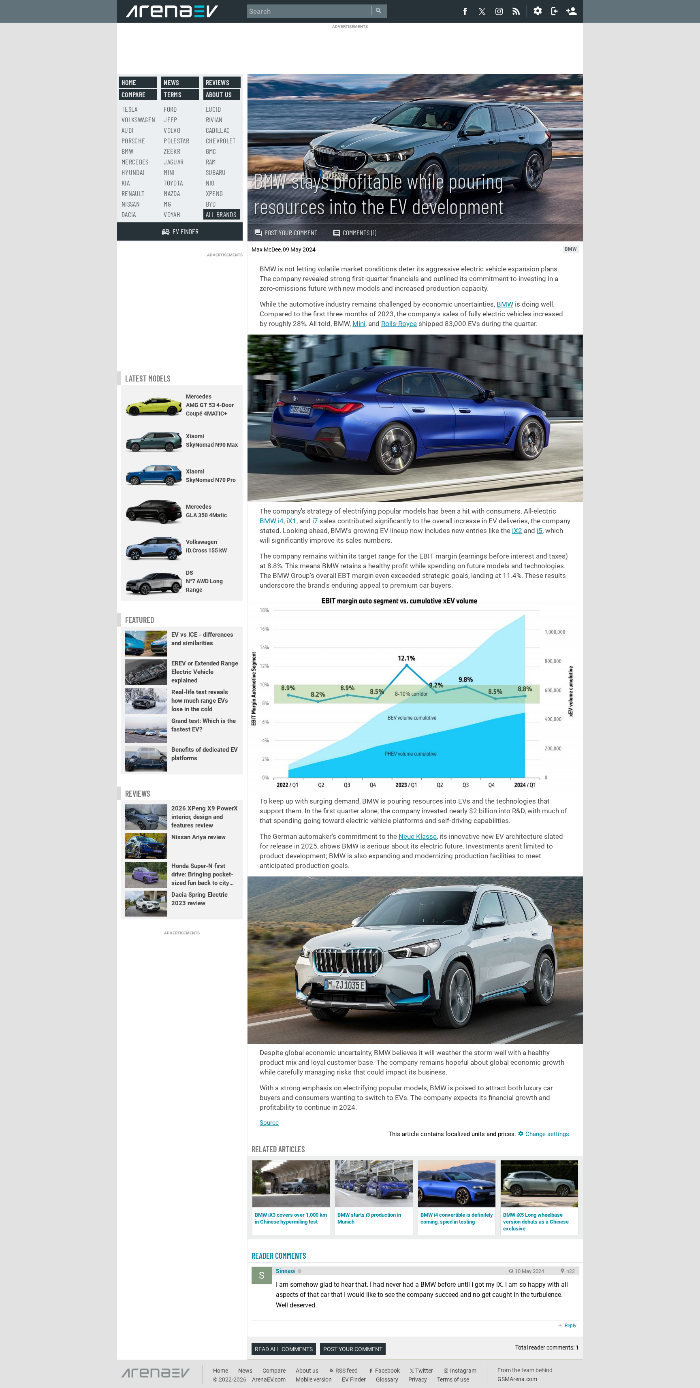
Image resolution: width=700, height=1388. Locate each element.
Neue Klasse (418, 836)
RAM (211, 161)
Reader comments (279, 1255)
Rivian (214, 119)
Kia (126, 182)
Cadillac (218, 130)
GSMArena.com (517, 1379)
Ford (170, 108)
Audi (127, 130)
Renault (133, 193)
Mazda (172, 193)
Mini (358, 324)
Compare (133, 94)
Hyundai (133, 172)
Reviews (217, 82)
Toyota (173, 182)
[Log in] (554, 11)
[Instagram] (499, 11)
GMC (211, 151)
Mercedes (135, 161)
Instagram (463, 1370)
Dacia (129, 214)
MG (167, 203)
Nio (210, 182)
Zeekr (172, 151)
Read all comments (284, 1349)
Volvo (172, 130)
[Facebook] (465, 11)
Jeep (170, 119)
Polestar (176, 140)
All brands (221, 214)
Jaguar (174, 161)
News (171, 82)
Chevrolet (221, 140)
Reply (570, 1325)
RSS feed (346, 1370)
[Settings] (537, 11)
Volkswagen (139, 119)
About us (219, 94)
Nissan (131, 203)
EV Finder (354, 1379)
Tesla (130, 108)
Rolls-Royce (399, 324)
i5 (539, 531)
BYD (211, 203)
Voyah (172, 214)
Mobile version (314, 1379)
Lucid (213, 108)
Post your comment (291, 232)
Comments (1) (359, 232)
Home (129, 82)
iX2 (517, 531)
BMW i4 (272, 521)
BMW (505, 304)
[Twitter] (482, 11)
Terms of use (453, 1379)
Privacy (417, 1379)
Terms (172, 94)
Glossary (387, 1379)
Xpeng (214, 193)
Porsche (133, 140)
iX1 (291, 521)
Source (269, 1122)
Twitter (424, 1370)
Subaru (216, 172)
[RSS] (517, 11)
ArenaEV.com (269, 1379)
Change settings (546, 1134)
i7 (315, 521)
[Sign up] (571, 10)
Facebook (387, 1370)
